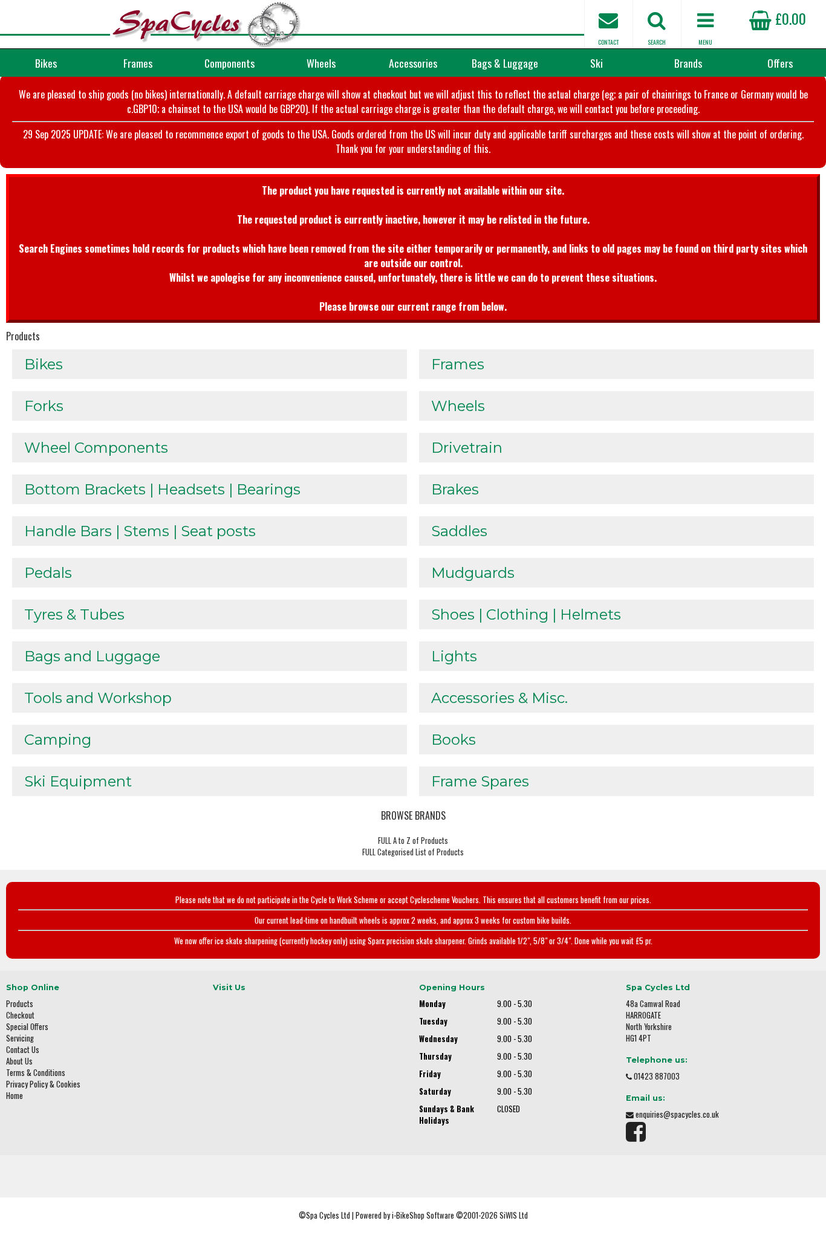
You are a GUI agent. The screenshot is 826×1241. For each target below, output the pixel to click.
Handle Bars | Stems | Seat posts (140, 531)
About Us (19, 1061)
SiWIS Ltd (513, 1215)
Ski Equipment (78, 781)
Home (14, 1095)
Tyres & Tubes (74, 614)
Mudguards (473, 573)
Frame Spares (480, 781)
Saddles (459, 531)
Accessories (413, 63)
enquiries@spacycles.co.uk (677, 1114)
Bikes (46, 63)
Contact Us (22, 1049)
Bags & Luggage (505, 63)
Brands (688, 63)
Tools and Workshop (98, 698)
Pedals (48, 573)
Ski (596, 63)
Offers (780, 63)
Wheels (321, 63)
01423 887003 (657, 1076)
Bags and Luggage (92, 656)
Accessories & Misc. (499, 698)
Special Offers (27, 1026)
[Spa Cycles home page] (206, 24)
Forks (43, 406)
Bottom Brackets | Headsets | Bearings (162, 489)
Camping (57, 739)
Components (229, 63)
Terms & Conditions (35, 1072)
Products (23, 336)
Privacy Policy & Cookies (43, 1084)
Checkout (20, 1015)
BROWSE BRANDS (413, 815)
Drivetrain (466, 447)
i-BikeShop (408, 1215)
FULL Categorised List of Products (413, 852)
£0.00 (789, 18)
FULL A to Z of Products (413, 840)
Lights (454, 656)
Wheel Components (96, 447)
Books (453, 739)
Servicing (20, 1038)
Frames (137, 63)
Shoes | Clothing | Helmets (526, 614)
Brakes (455, 489)
